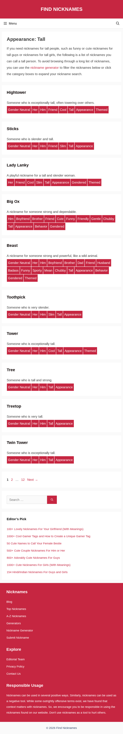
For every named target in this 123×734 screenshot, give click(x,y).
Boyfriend (23, 219)
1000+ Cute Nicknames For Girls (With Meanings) (38, 565)
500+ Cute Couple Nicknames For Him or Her (36, 550)
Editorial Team (15, 659)
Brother (37, 219)
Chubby (108, 219)
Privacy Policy (15, 666)
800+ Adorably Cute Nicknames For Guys (33, 557)
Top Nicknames (16, 609)
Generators (13, 623)
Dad (80, 263)
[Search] (52, 500)
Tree (11, 370)
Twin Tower (17, 442)
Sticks (13, 128)
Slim (63, 146)
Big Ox (13, 201)
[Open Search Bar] (117, 23)
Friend (52, 109)
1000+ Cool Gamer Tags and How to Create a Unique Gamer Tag (48, 536)
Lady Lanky (18, 165)
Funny (70, 219)
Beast (12, 245)
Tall (71, 109)
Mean (48, 270)
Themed (101, 109)
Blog (9, 601)
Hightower (16, 92)
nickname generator (44, 67)
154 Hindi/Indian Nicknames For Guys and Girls (37, 572)
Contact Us (13, 673)
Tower (12, 333)
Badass (13, 270)
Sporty (37, 270)
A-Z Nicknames (16, 616)
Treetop (14, 406)
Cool (63, 109)
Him (43, 109)
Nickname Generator (19, 630)
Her (35, 109)
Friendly (83, 219)
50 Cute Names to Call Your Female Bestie (34, 543)
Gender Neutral (19, 109)
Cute (60, 219)
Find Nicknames (61, 9)
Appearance (84, 109)
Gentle (96, 219)
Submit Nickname (17, 637)
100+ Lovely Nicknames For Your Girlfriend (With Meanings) (45, 529)
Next (32, 479)
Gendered (79, 182)
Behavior (41, 226)
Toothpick (16, 297)
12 (23, 479)
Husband (103, 263)
